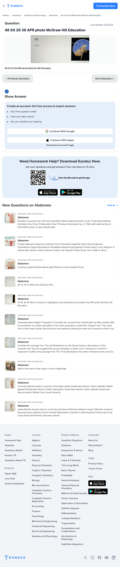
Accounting (38, 506)
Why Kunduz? (95, 445)
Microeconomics (40, 485)
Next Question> (104, 78)
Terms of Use (95, 468)
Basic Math (67, 455)
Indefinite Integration (72, 544)
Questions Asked (13, 450)
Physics (36, 460)
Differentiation (68, 513)
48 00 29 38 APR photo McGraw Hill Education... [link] (81, 15)
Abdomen (53, 15)
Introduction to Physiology (69, 537)
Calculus (36, 445)
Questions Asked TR (15, 460)
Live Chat (10, 478)
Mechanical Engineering (44, 521)
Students (9, 445)
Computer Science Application (41, 499)
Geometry (37, 455)
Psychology (38, 516)
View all (111, 205)
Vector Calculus (69, 498)
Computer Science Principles (41, 492)
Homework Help (13, 440)
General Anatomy (70, 480)
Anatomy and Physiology (35, 15)
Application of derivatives (74, 503)
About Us (93, 440)
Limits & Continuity (71, 460)
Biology (36, 480)
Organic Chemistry (41, 470)
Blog (90, 450)
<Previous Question (17, 78)
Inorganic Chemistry (42, 475)
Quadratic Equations (72, 440)
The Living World (70, 465)
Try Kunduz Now (105, 5)
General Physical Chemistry (70, 487)
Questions (16, 15)
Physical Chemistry (42, 465)
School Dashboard (14, 483)
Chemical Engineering (43, 526)
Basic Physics (68, 470)
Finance (36, 511)
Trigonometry (68, 523)
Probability (66, 475)
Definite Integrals (70, 508)
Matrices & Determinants (74, 493)
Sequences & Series (72, 450)
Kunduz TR (10, 455)
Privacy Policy (95, 463)
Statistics (37, 450)
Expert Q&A (10, 473)
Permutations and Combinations (70, 529)
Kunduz (5, 15)
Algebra (36, 440)
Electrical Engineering (43, 531)
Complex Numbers (70, 518)
